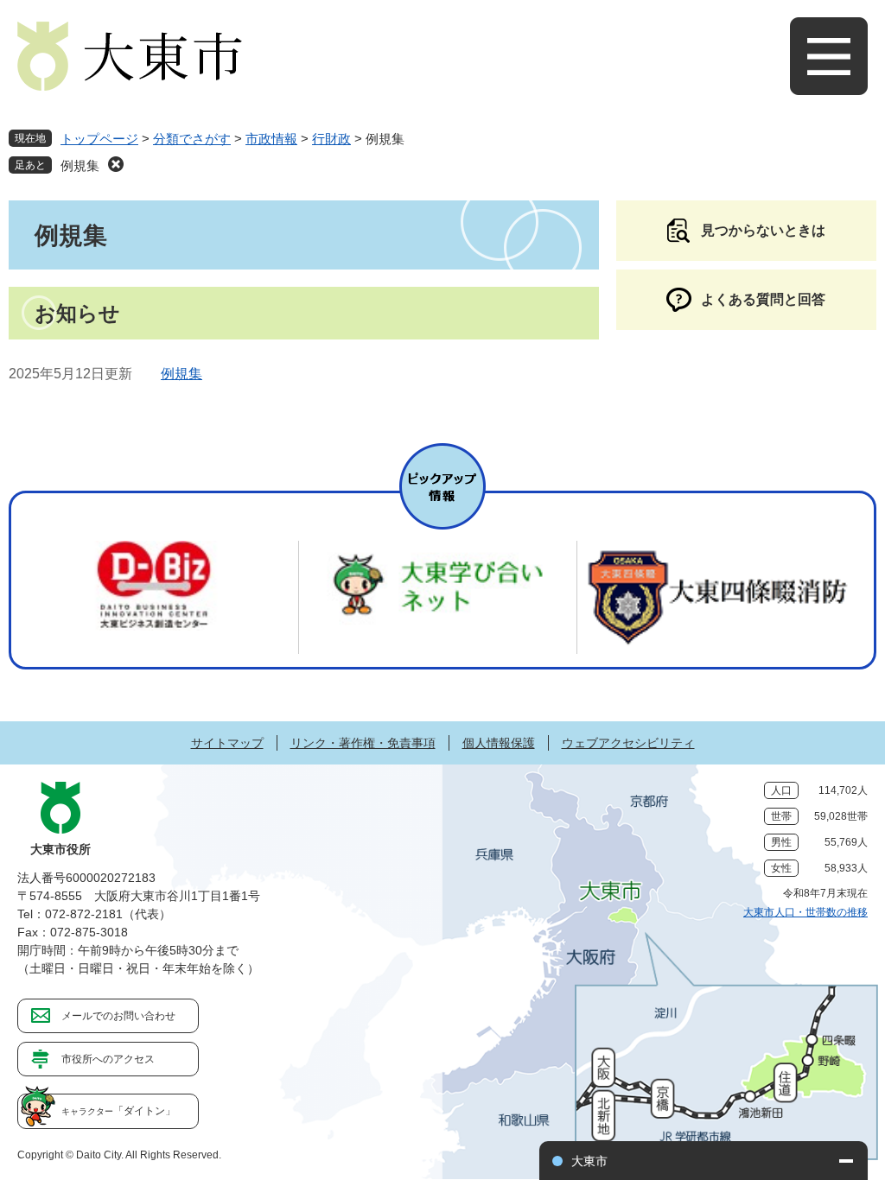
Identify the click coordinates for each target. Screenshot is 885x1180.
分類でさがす (192, 138)
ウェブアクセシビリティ (628, 743)
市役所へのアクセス (108, 1059)
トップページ (99, 138)
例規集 (79, 165)
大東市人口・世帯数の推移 (805, 912)
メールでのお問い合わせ (118, 1016)
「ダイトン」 (118, 1111)
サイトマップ (227, 743)
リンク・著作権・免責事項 (363, 743)
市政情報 (271, 138)
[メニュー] (829, 56)
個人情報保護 (498, 743)
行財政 (331, 138)
